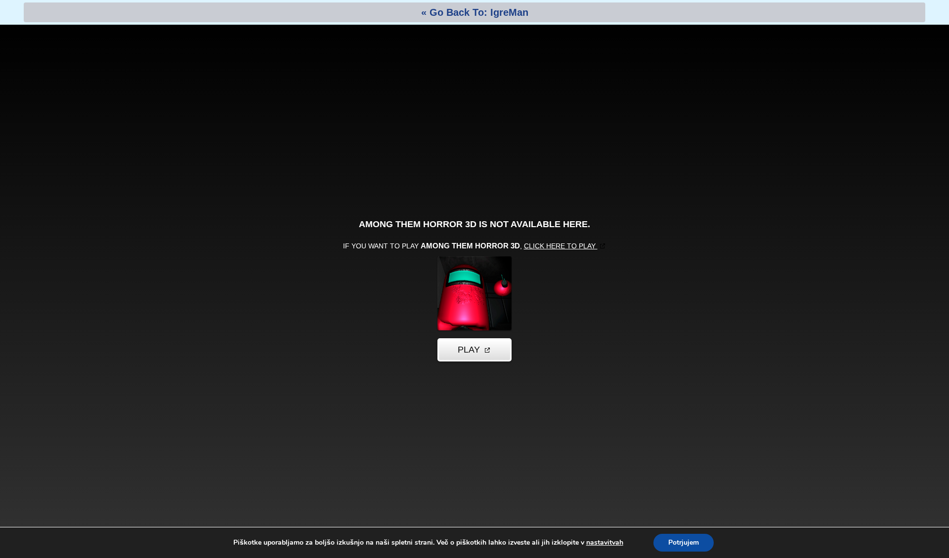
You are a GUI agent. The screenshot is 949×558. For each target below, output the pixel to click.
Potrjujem (683, 542)
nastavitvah (604, 542)
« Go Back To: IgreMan (474, 12)
